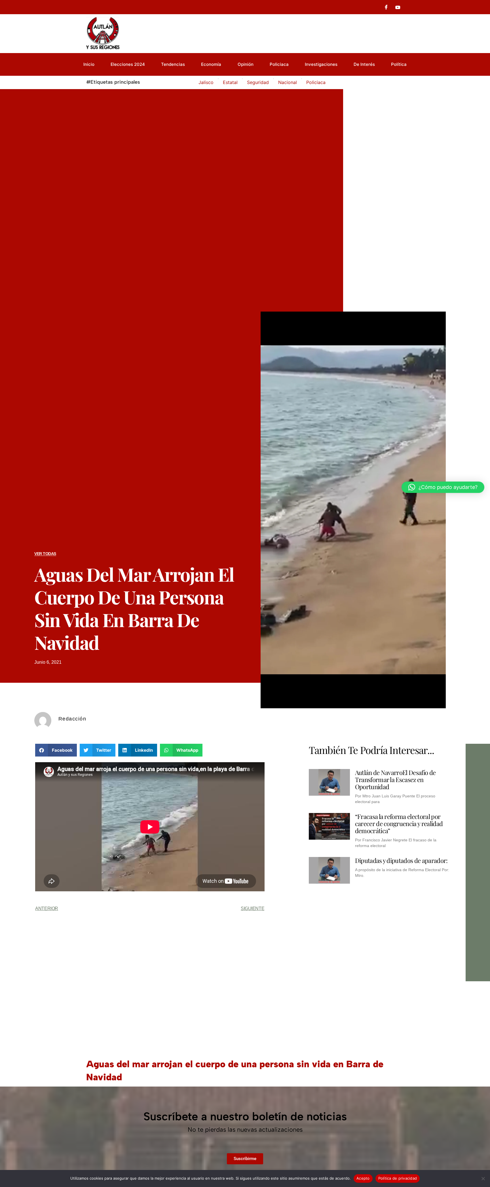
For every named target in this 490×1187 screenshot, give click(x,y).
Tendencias (173, 64)
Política (399, 64)
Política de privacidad (397, 1178)
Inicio (88, 64)
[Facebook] (386, 7)
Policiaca (279, 64)
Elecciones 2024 (128, 64)
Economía (211, 64)
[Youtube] (398, 7)
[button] (56, 750)
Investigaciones (321, 64)
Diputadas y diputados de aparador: (401, 860)
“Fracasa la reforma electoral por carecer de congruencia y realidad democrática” (399, 823)
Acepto (363, 1178)
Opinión (246, 64)
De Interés (364, 64)
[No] (483, 1178)
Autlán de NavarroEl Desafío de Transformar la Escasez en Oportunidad (395, 779)
